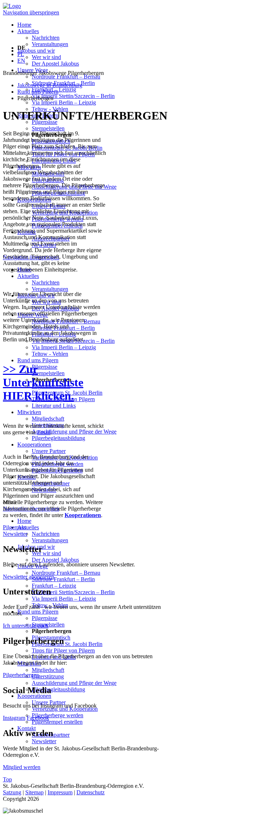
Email (43, 432)
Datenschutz (90, 792)
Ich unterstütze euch (25, 626)
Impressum (60, 792)
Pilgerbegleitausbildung (58, 438)
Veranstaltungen (50, 44)
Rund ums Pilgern (37, 360)
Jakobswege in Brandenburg (49, 85)
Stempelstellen (48, 128)
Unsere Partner (49, 451)
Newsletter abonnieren (28, 577)
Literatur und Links (54, 406)
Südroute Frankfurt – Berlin (63, 579)
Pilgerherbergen (21, 675)
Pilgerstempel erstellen (57, 722)
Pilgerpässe (44, 367)
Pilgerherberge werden (57, 715)
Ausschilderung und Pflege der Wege (74, 431)
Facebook (38, 718)
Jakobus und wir (36, 51)
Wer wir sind (46, 57)
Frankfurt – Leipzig (54, 586)
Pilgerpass (14, 527)
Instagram (14, 718)
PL (20, 54)
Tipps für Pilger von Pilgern (63, 650)
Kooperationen (34, 444)
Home (24, 25)
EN (21, 61)
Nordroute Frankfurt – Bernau (66, 76)
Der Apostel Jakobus (55, 63)
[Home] (12, 6)
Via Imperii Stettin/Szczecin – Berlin (73, 96)
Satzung (12, 792)
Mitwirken (29, 412)
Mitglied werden (21, 767)
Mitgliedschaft (48, 419)
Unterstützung (48, 676)
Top (7, 779)
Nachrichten (46, 38)
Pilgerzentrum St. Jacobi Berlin (67, 644)
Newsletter (44, 741)
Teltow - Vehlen (50, 354)
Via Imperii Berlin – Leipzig (64, 102)
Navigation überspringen (31, 12)
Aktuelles (28, 31)
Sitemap (34, 792)
